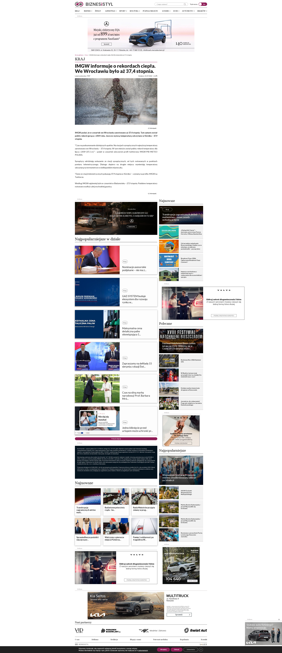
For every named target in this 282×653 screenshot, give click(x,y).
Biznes (87, 11)
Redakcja (114, 639)
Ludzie (165, 11)
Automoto (187, 11)
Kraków (201, 11)
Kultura (134, 11)
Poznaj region (150, 11)
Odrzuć (176, 649)
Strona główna (79, 55)
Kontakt (204, 639)
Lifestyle (110, 11)
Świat (98, 11)
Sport (122, 11)
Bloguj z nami (135, 639)
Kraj (77, 11)
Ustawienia (191, 649)
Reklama (95, 639)
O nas (77, 639)
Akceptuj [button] (163, 649)
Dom (175, 11)
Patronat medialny (160, 639)
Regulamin (184, 639)
